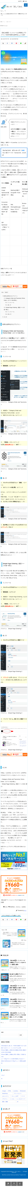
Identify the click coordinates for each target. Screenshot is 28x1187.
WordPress (12, 906)
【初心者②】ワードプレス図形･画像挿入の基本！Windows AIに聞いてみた (18, 987)
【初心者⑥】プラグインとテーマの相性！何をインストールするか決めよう (18, 1001)
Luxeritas (24, 906)
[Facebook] (7, 43)
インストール (9, 302)
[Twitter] (3, 43)
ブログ (9, 21)
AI (1, 1078)
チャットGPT (15, 1096)
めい (25, 910)
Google (4, 1091)
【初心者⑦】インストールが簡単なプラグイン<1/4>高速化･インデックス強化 (18, 1015)
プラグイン (18, 906)
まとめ (4, 316)
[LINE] (21, 43)
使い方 (8, 305)
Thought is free (22, 1174)
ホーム (3, 21)
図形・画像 (5, 1101)
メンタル (12, 1099)
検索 (2, 1032)
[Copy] (25, 43)
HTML (9, 1091)
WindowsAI (23, 1091)
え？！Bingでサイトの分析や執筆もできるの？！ (13, 1058)
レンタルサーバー (21, 1099)
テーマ (23, 1096)
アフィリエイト (18, 1093)
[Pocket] (16, 43)
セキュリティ (5, 1096)
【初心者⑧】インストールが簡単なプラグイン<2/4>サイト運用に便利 (18, 962)
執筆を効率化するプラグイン (10, 296)
